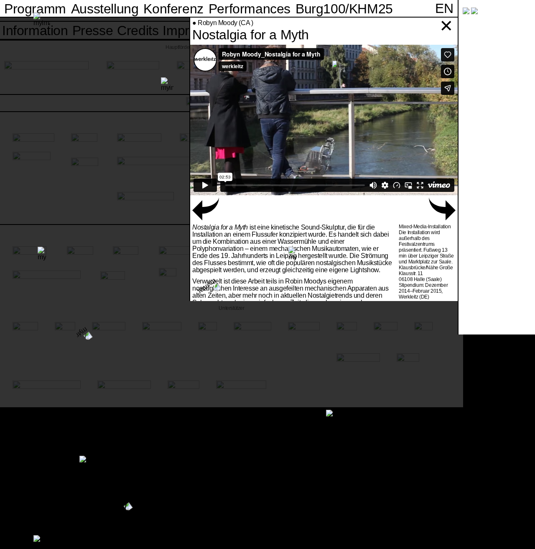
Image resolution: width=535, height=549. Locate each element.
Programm (35, 8)
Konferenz (173, 8)
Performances (249, 8)
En (444, 8)
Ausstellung (105, 8)
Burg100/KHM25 (344, 8)
